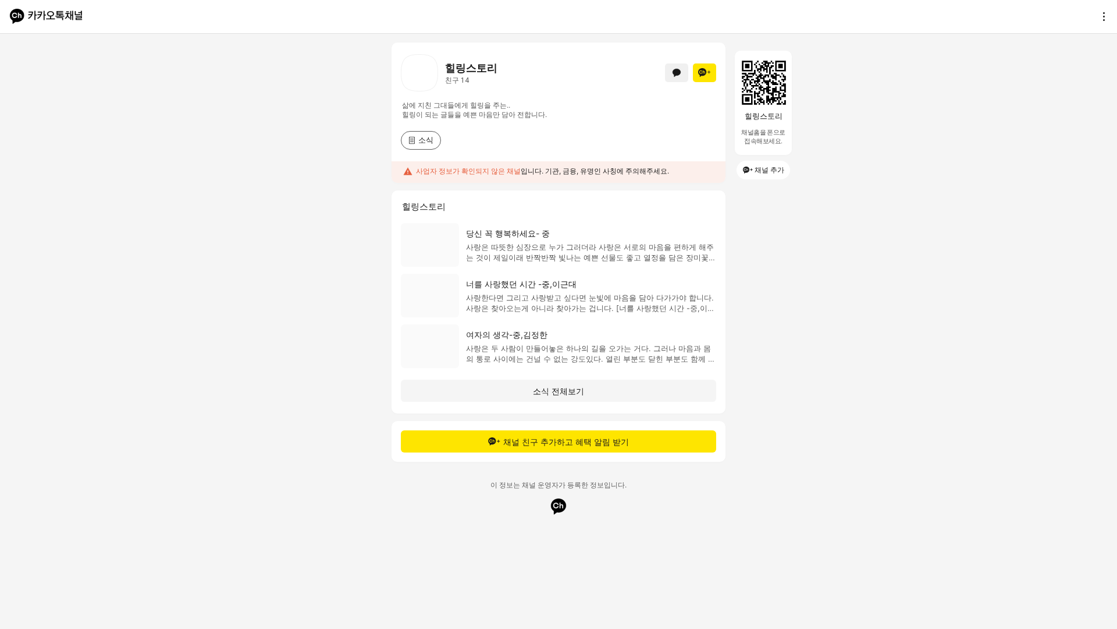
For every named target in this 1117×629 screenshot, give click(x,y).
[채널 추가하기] (704, 72)
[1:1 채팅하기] (676, 72)
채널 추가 (769, 169)
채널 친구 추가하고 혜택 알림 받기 (566, 442)
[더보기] (1101, 16)
